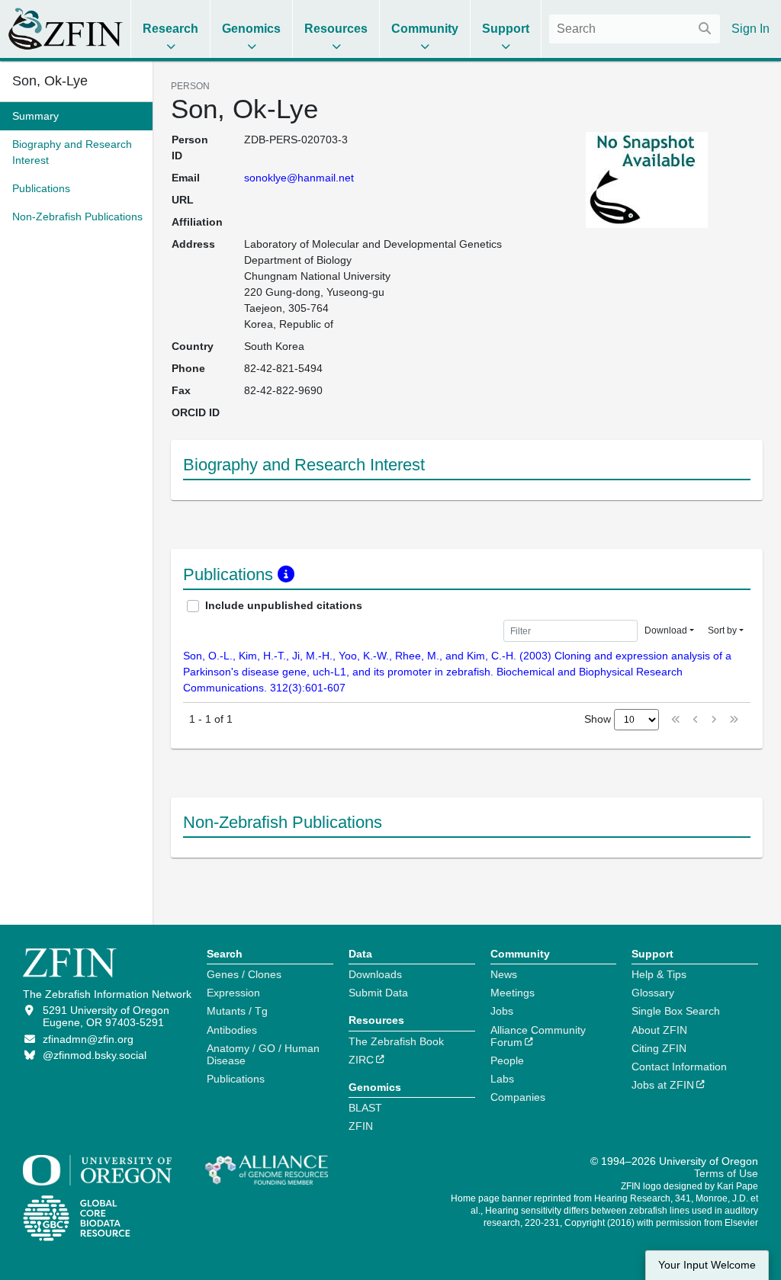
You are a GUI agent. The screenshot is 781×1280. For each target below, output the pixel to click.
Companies (517, 1097)
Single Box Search (676, 1011)
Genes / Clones (244, 974)
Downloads (375, 974)
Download (665, 630)
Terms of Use (726, 1173)
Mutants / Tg (237, 1011)
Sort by (722, 630)
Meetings (512, 992)
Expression (233, 992)
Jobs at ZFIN (663, 1085)
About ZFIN (659, 1030)
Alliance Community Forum (538, 1036)
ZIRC (361, 1060)
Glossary (653, 992)
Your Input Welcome (707, 1265)
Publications (236, 1079)
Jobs (501, 1011)
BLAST (365, 1108)
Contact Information (679, 1066)
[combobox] (634, 28)
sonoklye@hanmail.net (299, 178)
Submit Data (378, 992)
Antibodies (232, 1030)
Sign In (750, 28)
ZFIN (361, 1126)
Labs (502, 1079)
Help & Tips (659, 974)
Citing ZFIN (659, 1048)
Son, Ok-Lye (50, 80)
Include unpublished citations (283, 605)
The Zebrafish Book (396, 1041)
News (503, 974)
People (507, 1060)
